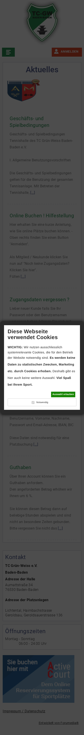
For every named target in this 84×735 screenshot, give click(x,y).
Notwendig (42, 402)
